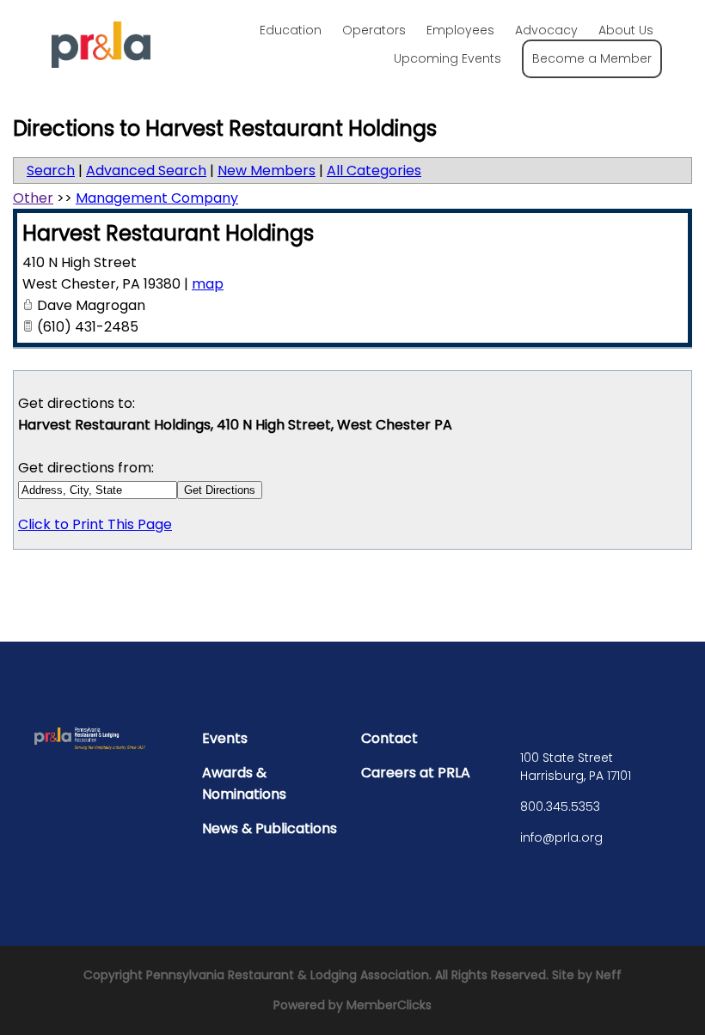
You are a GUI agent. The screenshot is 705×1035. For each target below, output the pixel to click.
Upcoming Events (447, 58)
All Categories (374, 170)
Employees (460, 30)
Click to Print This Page (95, 524)
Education (291, 30)
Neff (609, 974)
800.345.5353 (560, 806)
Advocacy (546, 30)
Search (51, 170)
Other (33, 198)
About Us (625, 30)
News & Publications (269, 828)
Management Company (157, 198)
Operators (374, 30)
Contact (389, 738)
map (208, 284)
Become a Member (592, 58)
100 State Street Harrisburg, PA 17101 (575, 766)
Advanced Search (146, 170)
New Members (267, 170)
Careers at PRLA (415, 772)
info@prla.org (561, 837)
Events (225, 738)
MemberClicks (389, 1005)
